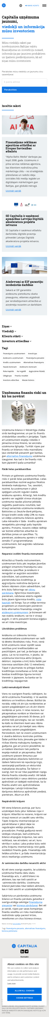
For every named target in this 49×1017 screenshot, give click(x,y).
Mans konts (33, 5)
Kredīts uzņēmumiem (12, 362)
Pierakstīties (10, 89)
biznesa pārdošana (9, 931)
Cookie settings (24, 998)
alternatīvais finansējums (35, 928)
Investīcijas (32, 353)
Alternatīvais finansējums (33, 362)
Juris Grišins (17, 924)
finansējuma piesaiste (15, 928)
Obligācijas (7, 375)
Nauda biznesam (10, 367)
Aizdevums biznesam (28, 367)
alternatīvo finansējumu (19, 456)
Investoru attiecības (11, 380)
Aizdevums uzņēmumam (13, 358)
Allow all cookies (24, 991)
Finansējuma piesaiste (35, 358)
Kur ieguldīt (21, 371)
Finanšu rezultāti (21, 375)
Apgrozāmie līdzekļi (37, 371)
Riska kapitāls (8, 371)
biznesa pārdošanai (27, 905)
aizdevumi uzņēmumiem (15, 612)
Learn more (11, 983)
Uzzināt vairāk (13, 190)
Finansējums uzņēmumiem (14, 353)
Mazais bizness (28, 380)
